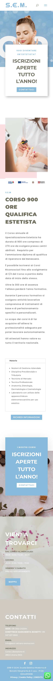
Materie (13, 360)
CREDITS (38, 677)
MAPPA (13, 581)
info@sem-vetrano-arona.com (20, 643)
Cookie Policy (26, 677)
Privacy (14, 677)
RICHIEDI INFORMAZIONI (26, 417)
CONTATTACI (26, 89)
